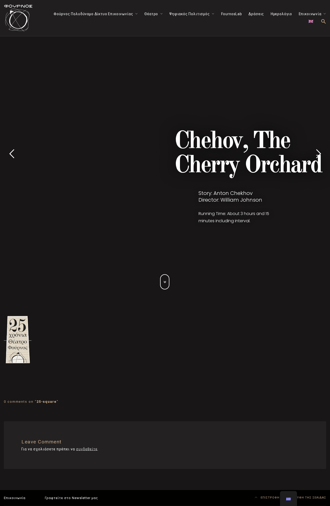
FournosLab (231, 14)
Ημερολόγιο (281, 14)
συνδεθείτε (86, 449)
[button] (323, 22)
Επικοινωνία (310, 14)
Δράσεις (256, 14)
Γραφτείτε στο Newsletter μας (71, 498)
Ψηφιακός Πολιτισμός (189, 14)
